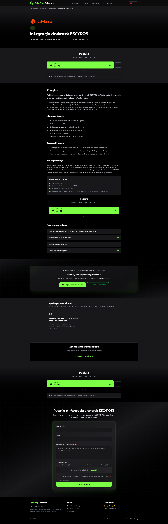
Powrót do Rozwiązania (85, 356)
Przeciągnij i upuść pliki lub (84, 470)
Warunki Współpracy (132, 519)
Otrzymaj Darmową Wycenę (73, 285)
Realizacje (95, 3)
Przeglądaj (93, 470)
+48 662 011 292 (74, 508)
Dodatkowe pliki (61, 462)
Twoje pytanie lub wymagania (66, 444)
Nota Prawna (120, 519)
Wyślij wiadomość (85, 484)
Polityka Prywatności (108, 519)
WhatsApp (72, 511)
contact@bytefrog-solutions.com (78, 506)
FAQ (103, 3)
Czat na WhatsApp (99, 285)
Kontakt (109, 3)
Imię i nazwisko (61, 426)
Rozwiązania (52, 8)
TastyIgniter (43, 8)
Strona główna (34, 8)
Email (58, 435)
